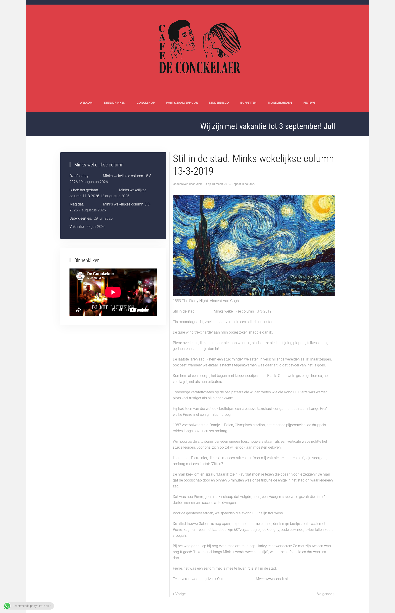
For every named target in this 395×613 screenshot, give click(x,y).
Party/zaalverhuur (182, 102)
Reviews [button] (309, 102)
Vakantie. (77, 226)
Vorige (180, 594)
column (249, 184)
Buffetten (248, 102)
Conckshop (146, 102)
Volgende (324, 594)
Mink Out (201, 184)
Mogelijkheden (280, 102)
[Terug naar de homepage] (198, 49)
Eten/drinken (114, 102)
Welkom (86, 102)
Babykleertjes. (81, 218)
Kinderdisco (219, 102)
